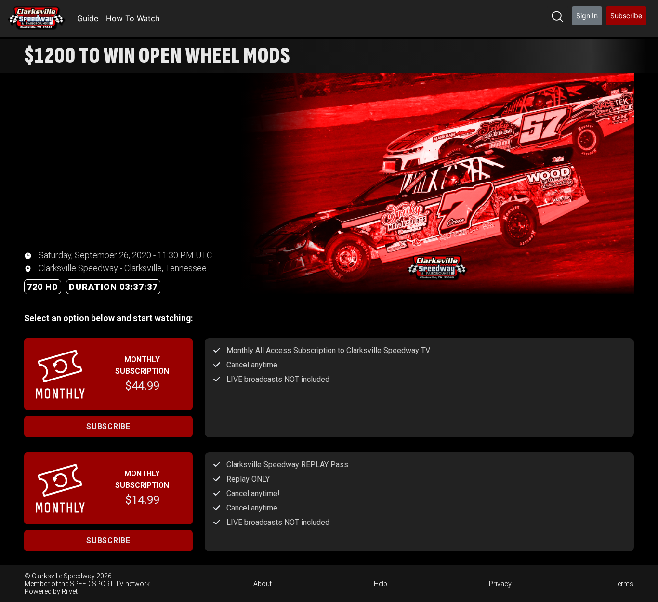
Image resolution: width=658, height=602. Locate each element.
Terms (623, 584)
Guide (87, 18)
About (262, 584)
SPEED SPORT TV (97, 584)
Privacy (500, 584)
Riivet (70, 591)
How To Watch (132, 18)
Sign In (587, 16)
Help (380, 584)
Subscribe (626, 16)
